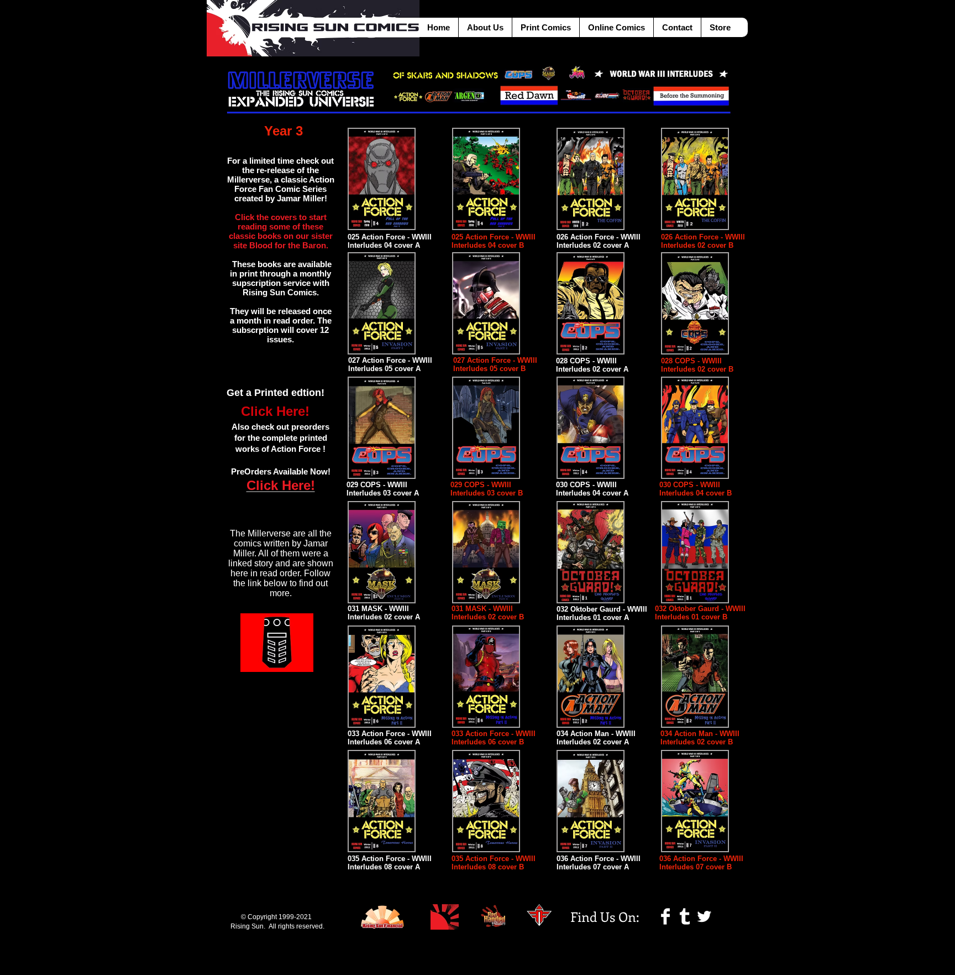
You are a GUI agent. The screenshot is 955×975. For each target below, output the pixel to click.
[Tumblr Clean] (684, 916)
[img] (486, 179)
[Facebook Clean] (665, 916)
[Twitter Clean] (704, 916)
